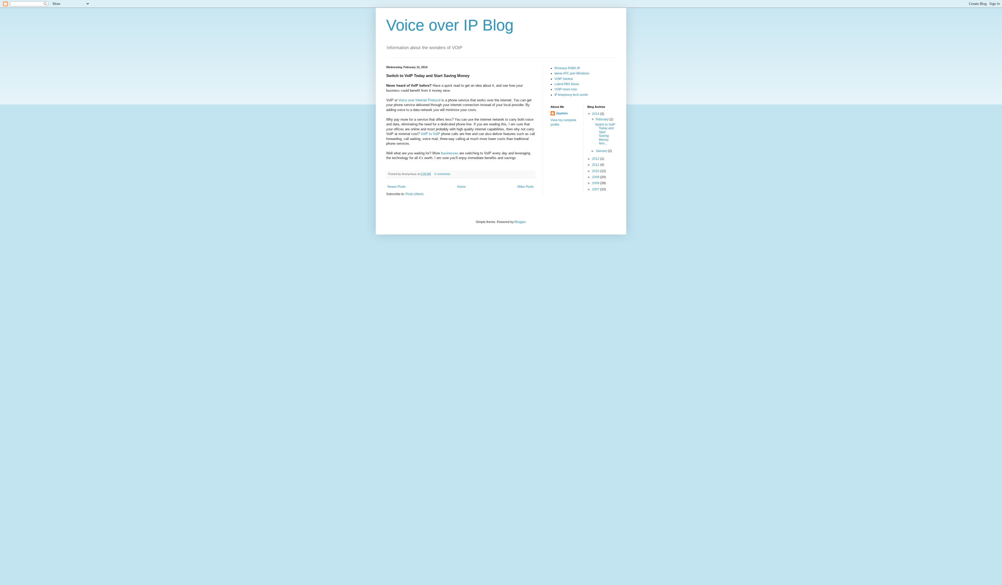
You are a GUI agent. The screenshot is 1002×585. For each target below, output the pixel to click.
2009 (596, 177)
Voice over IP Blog (450, 25)
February (602, 119)
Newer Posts (396, 187)
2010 (596, 171)
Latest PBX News (566, 84)
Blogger (520, 222)
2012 (596, 159)
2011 (596, 165)
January (602, 151)
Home (461, 187)
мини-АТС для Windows (571, 73)
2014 (596, 114)
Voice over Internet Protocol (419, 100)
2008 (596, 183)
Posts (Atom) (414, 194)
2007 (596, 189)
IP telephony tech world (571, 95)
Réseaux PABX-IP (567, 68)
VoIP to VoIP (430, 134)
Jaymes (562, 113)
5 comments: (443, 174)
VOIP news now (565, 89)
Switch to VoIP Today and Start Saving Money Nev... (605, 134)
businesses (449, 153)
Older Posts (525, 187)
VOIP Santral (563, 79)
